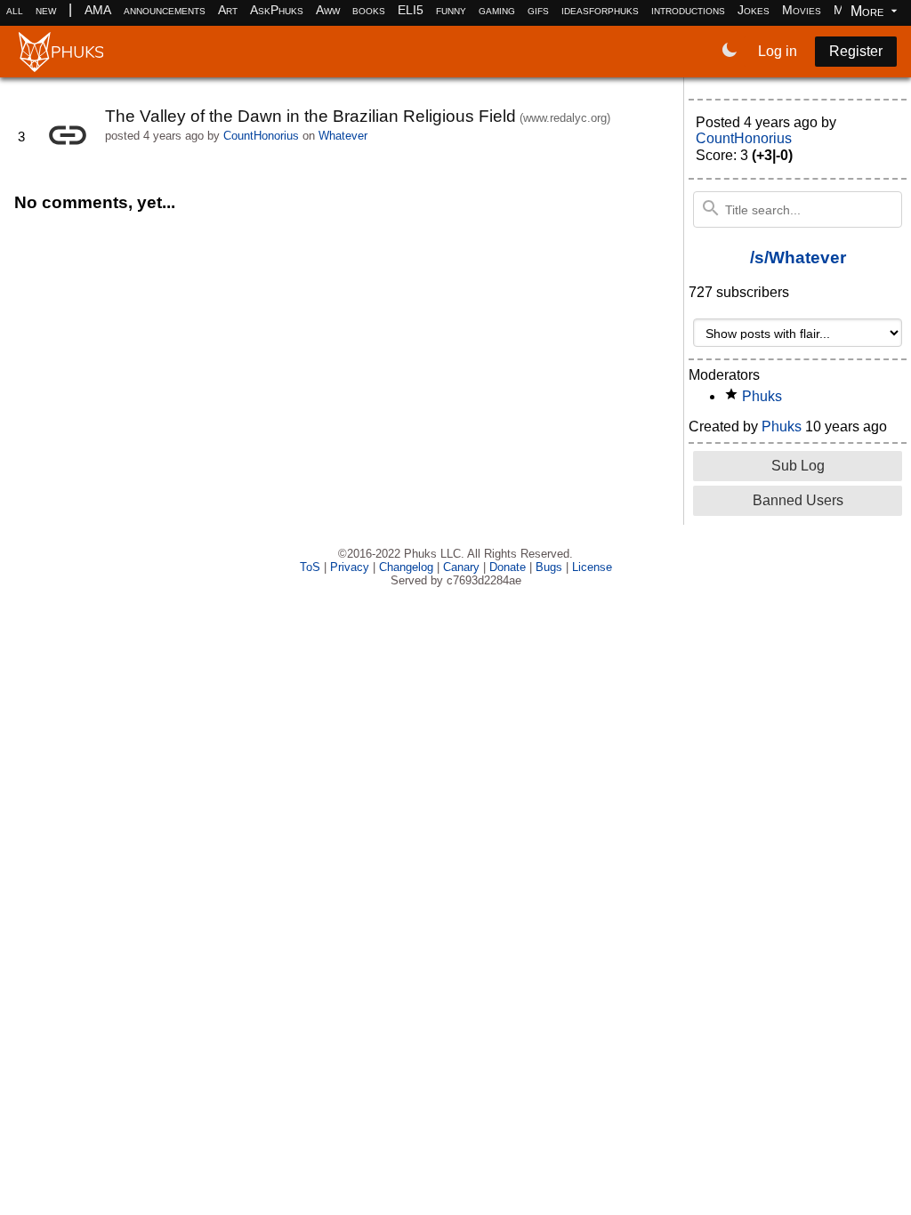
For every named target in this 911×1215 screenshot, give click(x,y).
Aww (328, 10)
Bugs (549, 567)
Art (228, 10)
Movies (801, 10)
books (368, 10)
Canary (461, 567)
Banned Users (798, 500)
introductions (688, 10)
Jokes (754, 10)
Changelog (406, 567)
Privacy (349, 567)
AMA (98, 10)
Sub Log (798, 465)
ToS (310, 567)
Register (856, 51)
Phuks (762, 396)
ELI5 (410, 10)
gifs (538, 10)
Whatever (342, 135)
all (14, 10)
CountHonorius (261, 135)
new (46, 10)
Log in (777, 51)
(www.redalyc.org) (565, 118)
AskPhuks (276, 10)
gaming (497, 10)
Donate (507, 567)
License (592, 567)
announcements (165, 10)
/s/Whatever (798, 257)
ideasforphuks (600, 10)
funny (451, 10)
